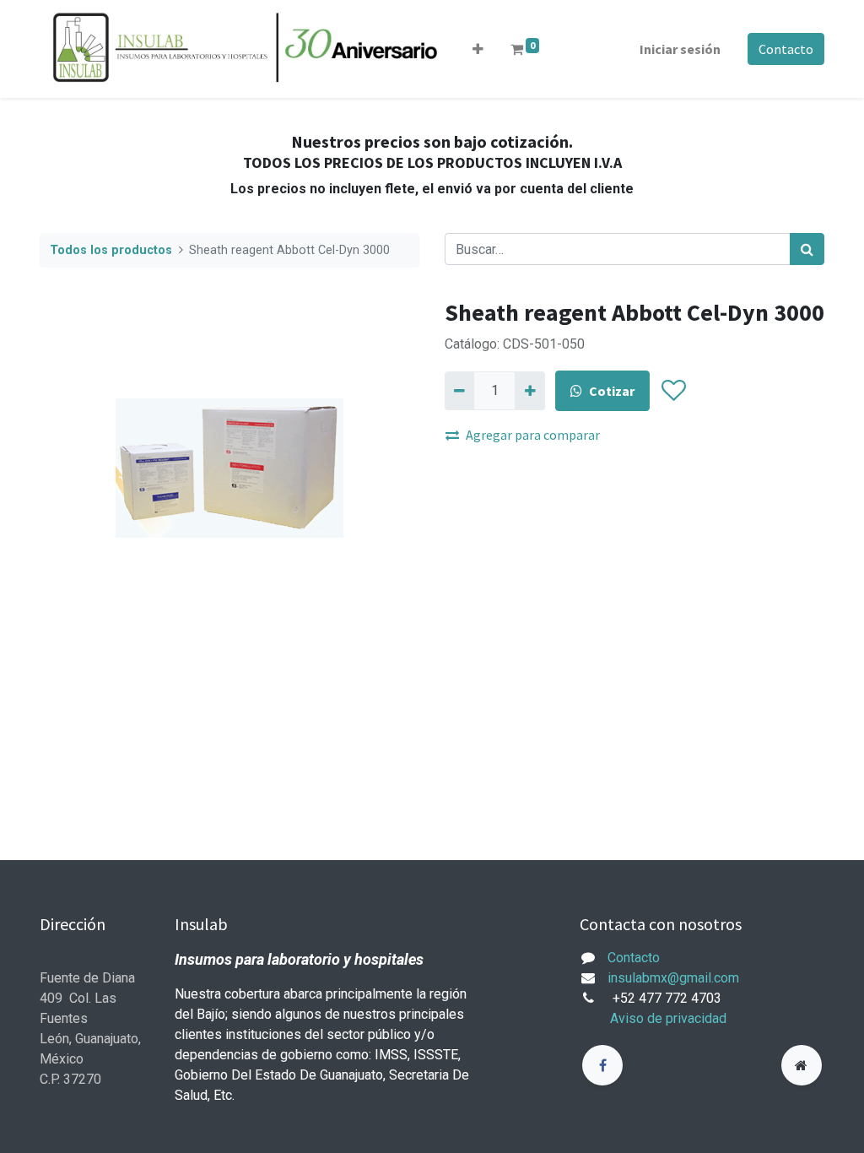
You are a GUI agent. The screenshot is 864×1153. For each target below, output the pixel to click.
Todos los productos (111, 250)
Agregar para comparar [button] (533, 434)
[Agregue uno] (529, 390)
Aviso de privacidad (668, 1018)
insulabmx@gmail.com (673, 978)
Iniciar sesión (680, 49)
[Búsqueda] (807, 249)
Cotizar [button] (611, 390)
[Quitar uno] (459, 390)
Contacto (786, 49)
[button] (478, 49)
